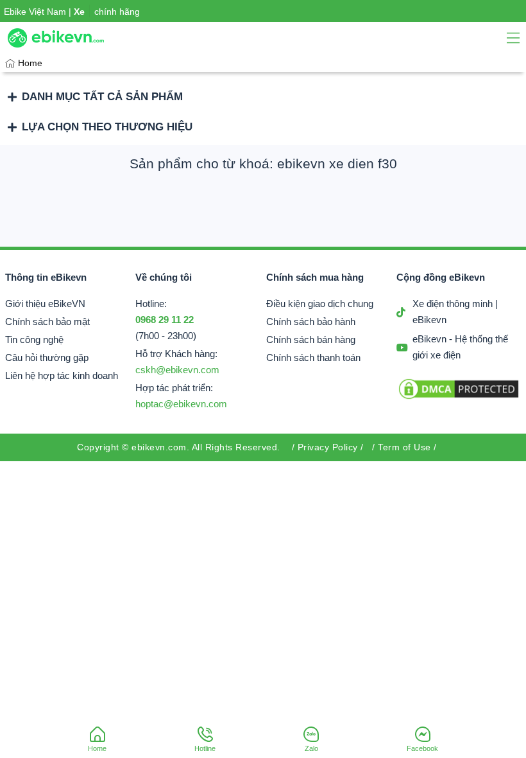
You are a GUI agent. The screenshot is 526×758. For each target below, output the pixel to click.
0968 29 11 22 (164, 320)
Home (30, 63)
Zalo (311, 748)
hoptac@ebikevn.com (181, 404)
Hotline (205, 748)
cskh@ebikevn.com (177, 370)
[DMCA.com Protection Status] (458, 397)
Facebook (422, 748)
